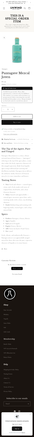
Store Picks (7, 323)
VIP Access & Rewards (10, 348)
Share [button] (5, 249)
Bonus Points (7, 357)
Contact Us (7, 382)
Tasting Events (8, 374)
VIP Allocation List (9, 353)
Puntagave (4, 69)
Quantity (4, 105)
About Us (6, 378)
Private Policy (8, 391)
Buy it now (17, 122)
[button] (4, 8)
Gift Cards (7, 332)
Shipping (4, 84)
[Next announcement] (31, 2)
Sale (5, 327)
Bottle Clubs (7, 344)
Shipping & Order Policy (11, 369)
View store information (10, 134)
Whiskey (6, 314)
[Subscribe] (28, 404)
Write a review (17, 268)
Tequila (6, 319)
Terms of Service (9, 387)
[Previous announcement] (4, 2)
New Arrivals (8, 310)
